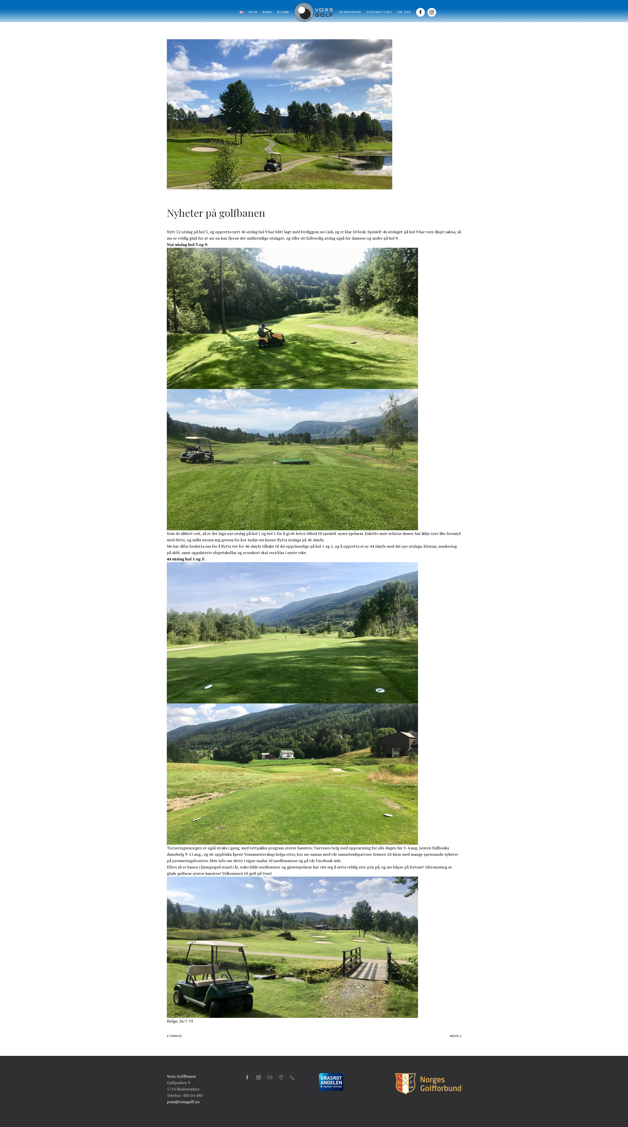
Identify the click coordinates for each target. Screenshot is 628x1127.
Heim (253, 12)
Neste (454, 1036)
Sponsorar (350, 12)
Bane (267, 12)
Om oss (404, 12)
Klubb (283, 12)
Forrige (175, 1036)
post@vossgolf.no (183, 1101)
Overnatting (379, 12)
